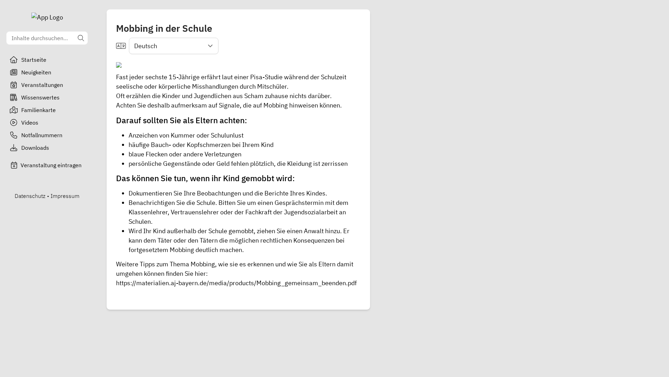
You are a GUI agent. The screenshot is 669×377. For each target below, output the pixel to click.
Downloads (35, 147)
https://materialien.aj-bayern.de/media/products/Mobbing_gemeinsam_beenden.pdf (236, 283)
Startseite (33, 59)
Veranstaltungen (42, 84)
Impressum (65, 195)
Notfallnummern (41, 135)
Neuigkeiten (36, 72)
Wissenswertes (40, 97)
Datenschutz (30, 195)
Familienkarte (38, 109)
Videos (29, 122)
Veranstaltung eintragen (51, 165)
